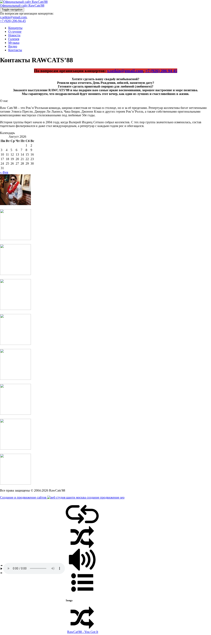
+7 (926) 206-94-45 (13, 21)
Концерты (15, 28)
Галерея (13, 39)
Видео (12, 46)
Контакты (15, 50)
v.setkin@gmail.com (13, 17)
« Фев (4, 172)
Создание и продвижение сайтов (23, 497)
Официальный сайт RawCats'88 (22, 5)
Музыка (13, 42)
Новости (14, 35)
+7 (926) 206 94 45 (161, 70)
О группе (14, 31)
